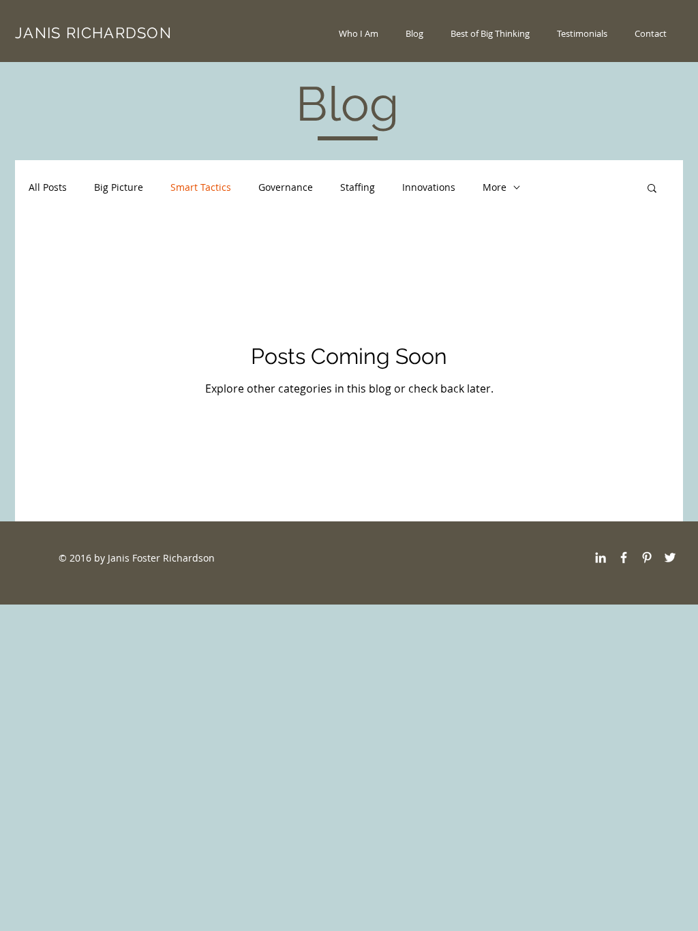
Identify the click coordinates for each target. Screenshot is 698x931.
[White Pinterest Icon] (646, 557)
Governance (285, 187)
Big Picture (118, 187)
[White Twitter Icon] (670, 557)
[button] (652, 189)
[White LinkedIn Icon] (600, 557)
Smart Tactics (200, 187)
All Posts (48, 187)
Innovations (428, 187)
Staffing (357, 187)
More (494, 187)
